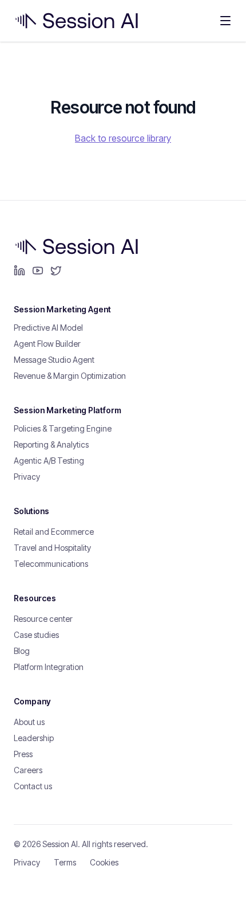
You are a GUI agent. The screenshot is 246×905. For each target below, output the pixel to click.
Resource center (43, 619)
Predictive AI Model (48, 327)
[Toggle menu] (225, 21)
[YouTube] (37, 270)
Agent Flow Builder (47, 343)
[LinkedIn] (19, 270)
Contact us (33, 786)
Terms (65, 862)
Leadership (34, 738)
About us (29, 722)
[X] (56, 270)
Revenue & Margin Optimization (70, 376)
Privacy (27, 476)
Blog (22, 651)
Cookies (104, 862)
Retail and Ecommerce (54, 531)
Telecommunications (51, 564)
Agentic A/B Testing (49, 460)
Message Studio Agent (54, 360)
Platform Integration (49, 667)
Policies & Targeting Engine (63, 428)
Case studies (36, 635)
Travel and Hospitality (52, 548)
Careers (28, 770)
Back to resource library (123, 138)
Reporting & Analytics (51, 444)
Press (23, 754)
